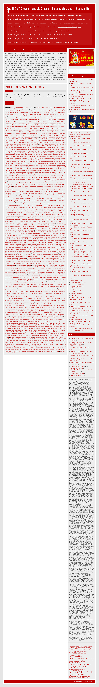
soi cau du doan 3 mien (44, 240)
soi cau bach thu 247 (49, 228)
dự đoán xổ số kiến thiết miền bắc (17, 172)
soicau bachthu (56, 319)
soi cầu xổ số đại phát (14, 298)
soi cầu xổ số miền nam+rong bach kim (52, 304)
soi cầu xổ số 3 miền (49, 297)
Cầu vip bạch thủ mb (27, 132)
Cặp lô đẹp (34, 117)
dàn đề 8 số (10, 137)
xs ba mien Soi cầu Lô (20, 342)
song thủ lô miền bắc (14, 325)
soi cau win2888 (57, 295)
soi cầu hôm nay (41, 249)
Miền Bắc (32, 205)
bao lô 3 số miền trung (42, 114)
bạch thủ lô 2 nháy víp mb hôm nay (82, 184)
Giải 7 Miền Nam (22, 193)
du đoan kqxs (53, 156)
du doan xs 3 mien (35, 184)
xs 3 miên (62, 340)
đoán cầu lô (10, 142)
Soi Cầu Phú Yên (48, 282)
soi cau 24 (63, 214)
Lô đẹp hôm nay (56, 198)
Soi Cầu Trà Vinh (49, 289)
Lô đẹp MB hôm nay (12, 200)
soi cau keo (11, 251)
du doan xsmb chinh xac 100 (35, 188)
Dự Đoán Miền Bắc (22, 161)
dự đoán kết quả (42, 146)
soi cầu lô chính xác (29, 256)
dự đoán (18, 142)
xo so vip (34, 340)
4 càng (7, 109)
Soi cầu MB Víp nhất (59, 15)
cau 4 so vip (11, 119)
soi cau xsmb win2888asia (48, 314)
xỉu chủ (31, 333)
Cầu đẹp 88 (28, 121)
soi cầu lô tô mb (37, 267)
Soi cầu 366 (33, 219)
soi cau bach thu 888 (14, 230)
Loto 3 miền (14, 205)
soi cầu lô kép (28, 263)
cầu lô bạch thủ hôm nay (29, 123)
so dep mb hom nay (28, 212)
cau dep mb (52, 121)
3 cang (38, 107)
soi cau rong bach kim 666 (15, 286)
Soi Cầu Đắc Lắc (50, 237)
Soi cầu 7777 (39, 223)
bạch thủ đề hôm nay (19, 110)
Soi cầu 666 (25, 223)
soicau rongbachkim (21, 321)
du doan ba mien (49, 142)
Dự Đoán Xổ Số (61, 167)
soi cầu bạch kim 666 (16, 228)
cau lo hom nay (28, 124)
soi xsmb (38, 319)
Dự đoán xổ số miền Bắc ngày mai (27, 179)
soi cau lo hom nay (19, 263)
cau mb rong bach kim (40, 128)
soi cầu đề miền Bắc (47, 239)
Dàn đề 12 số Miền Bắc (11, 135)
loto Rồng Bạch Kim (23, 205)
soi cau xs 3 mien (13, 305)
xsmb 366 (42, 344)
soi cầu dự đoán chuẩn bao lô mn (81, 251)
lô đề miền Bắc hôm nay (45, 198)
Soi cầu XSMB (56, 305)
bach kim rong (48, 109)
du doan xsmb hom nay (49, 188)
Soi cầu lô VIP (58, 267)
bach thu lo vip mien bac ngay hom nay (78, 646)
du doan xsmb (49, 186)
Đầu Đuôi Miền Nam (18, 140)
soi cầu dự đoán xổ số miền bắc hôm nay (18, 246)
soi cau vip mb (34, 293)
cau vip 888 (18, 132)
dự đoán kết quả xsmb (25, 156)
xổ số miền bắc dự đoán (51, 337)
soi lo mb (13, 318)
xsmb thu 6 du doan (32, 351)
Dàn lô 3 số (71, 649)
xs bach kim (29, 342)
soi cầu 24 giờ (8, 216)
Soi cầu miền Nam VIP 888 (51, 277)
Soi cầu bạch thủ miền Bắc (54, 230)
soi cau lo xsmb (40, 268)
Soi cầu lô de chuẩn (32, 260)
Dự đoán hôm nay (32, 146)
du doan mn (57, 161)
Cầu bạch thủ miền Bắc (51, 119)
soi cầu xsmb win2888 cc (34, 314)
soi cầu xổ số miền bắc (21, 300)
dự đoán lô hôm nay (31, 160)
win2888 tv (44, 328)
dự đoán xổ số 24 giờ (20, 168)
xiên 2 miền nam (47, 330)
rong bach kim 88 (17, 207)
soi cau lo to (16, 267)
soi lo (11, 316)
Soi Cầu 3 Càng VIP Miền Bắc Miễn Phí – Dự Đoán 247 (24, 35)
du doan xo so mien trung (37, 182)
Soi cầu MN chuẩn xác (29, 19)
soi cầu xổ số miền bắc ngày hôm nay (45, 302)
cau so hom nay (36, 130)
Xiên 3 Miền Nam (10, 332)
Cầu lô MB (36, 124)
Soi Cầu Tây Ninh (52, 288)
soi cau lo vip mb (17, 268)
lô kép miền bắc (45, 200)
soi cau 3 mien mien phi (56, 218)
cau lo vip (46, 126)
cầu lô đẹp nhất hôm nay (16, 124)
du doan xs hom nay (18, 186)
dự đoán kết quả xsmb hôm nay (40, 156)
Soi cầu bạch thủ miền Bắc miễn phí (52, 232)
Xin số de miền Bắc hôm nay (14, 333)
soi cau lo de (39, 258)
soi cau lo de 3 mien (49, 258)
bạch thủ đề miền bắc (45, 110)
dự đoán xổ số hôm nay (46, 170)
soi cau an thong (45, 226)
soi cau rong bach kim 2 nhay (45, 284)
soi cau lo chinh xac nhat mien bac (16, 258)
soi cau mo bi (50, 281)
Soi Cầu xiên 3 (15, 297)
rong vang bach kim (19, 211)
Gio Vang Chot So (83, 23)
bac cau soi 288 (39, 109)
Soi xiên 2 (32, 319)
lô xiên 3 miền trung (13, 203)
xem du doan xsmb (34, 330)
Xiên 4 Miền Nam (34, 332)
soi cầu (24, 214)
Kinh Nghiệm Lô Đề (51, 19)
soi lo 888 (16, 316)
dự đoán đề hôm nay (21, 146)
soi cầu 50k (52, 221)
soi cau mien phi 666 (25, 279)
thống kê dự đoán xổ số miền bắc (55, 325)
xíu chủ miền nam (38, 333)
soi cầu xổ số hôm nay (26, 298)
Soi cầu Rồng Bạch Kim (30, 284)
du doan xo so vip (49, 182)
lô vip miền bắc (32, 202)
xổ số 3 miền (57, 333)
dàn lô (37, 137)
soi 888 (12, 214)
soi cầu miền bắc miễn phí (25, 275)
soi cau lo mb (36, 263)
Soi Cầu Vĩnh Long (43, 291)
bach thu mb (43, 112)
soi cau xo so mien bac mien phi (25, 302)
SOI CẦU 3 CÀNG (50, 27)
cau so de (28, 130)
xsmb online (62, 346)
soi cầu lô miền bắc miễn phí (39, 265)
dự (15, 142)
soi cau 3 (16, 218)
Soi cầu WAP (14, 295)
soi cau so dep (43, 288)
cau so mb (44, 130)
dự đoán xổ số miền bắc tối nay (45, 179)
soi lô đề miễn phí (58, 316)
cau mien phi (10, 130)
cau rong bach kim (20, 130)
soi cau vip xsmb (54, 293)
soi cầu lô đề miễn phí (35, 261)
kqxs (61, 195)
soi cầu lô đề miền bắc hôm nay (20, 261)
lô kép (38, 200)
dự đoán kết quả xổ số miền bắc (51, 149)
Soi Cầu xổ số (39, 297)
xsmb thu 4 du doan (20, 351)
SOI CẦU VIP (52, 291)
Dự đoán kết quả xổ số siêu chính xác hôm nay (45, 154)
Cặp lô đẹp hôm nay (43, 117)
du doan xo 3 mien (40, 167)
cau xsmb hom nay (10, 133)
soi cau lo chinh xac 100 (41, 256)
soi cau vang (33, 291)
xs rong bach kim (47, 342)
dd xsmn (44, 140)
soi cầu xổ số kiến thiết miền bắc (41, 298)
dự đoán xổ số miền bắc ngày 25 (47, 177)
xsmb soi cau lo (58, 347)
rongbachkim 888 (38, 211)
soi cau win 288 (29, 295)
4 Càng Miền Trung (24, 109)
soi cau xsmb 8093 (35, 307)
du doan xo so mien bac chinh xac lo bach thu (30, 175)
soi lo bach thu (23, 316)
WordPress (84, 681)
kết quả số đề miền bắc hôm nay (50, 195)
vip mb (9, 328)
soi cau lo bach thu (46, 254)
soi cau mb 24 (32, 270)
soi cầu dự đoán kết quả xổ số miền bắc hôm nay (25, 242)
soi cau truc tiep (58, 289)
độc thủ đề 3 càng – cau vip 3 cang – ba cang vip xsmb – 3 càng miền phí (48, 10)
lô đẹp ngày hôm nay (24, 200)
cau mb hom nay (19, 128)
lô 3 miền (29, 196)
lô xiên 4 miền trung (45, 203)
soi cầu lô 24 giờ (53, 253)
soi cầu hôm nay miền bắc (54, 249)
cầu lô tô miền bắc (38, 126)
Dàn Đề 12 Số (61, 133)
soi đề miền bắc (60, 314)
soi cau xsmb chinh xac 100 (12, 309)
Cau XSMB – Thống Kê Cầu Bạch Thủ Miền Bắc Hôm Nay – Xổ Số (59, 42)
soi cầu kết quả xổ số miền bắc (29, 251)
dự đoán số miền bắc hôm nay (55, 163)
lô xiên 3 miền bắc (51, 202)
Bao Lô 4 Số (52, 114)
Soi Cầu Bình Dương (30, 233)
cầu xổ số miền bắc (53, 132)
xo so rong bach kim (18, 340)
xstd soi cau (13, 353)
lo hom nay (33, 200)
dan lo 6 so (47, 139)
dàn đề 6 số (50, 135)
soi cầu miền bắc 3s (45, 274)
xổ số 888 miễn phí (17, 335)
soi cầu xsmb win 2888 (46, 312)
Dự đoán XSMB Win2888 (26, 191)
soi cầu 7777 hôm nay (49, 223)
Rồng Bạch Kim (45, 205)
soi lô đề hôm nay (38, 316)
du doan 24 (25, 142)
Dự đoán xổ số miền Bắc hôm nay (52, 175)
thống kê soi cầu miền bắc (12, 326)
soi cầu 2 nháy (55, 214)
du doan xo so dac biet (19, 170)
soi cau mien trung (41, 281)
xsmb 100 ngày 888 (33, 344)
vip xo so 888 (22, 328)
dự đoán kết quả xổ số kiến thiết (18, 149)
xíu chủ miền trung (48, 333)
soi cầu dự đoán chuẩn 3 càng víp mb (82, 186)
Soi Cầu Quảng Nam (58, 282)
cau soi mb (59, 130)
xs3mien (13, 344)
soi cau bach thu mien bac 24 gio (76, 660)
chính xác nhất (25, 133)
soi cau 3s (9, 221)
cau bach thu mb (39, 119)
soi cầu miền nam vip (38, 277)
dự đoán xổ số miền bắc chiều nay (26, 174)
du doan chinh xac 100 (20, 144)
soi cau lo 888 (19, 254)
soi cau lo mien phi (53, 265)
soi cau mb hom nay (20, 272)
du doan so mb (31, 163)
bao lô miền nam (25, 116)
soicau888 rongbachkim (11, 323)
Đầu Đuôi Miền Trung (30, 140)
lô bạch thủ (42, 196)
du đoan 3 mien (32, 142)
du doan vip (24, 167)
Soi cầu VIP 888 (9, 293)
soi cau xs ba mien (24, 305)
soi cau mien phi (15, 279)
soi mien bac (8, 319)
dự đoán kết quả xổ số (29, 147)
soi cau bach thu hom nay (27, 230)
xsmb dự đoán (41, 346)
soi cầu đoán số (13, 240)
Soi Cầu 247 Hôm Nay (26, 216)
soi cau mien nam (26, 277)
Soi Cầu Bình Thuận (53, 233)
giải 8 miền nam (45, 193)
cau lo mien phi (16, 126)
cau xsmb (61, 132)
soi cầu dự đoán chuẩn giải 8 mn (81, 255)
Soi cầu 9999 (26, 226)
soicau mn (13, 321)
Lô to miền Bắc (11, 202)
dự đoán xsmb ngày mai (33, 189)
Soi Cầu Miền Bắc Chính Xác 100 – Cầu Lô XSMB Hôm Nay (44, 39)
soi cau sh (36, 288)
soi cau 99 (19, 226)
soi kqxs (7, 316)
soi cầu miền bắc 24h (33, 274)
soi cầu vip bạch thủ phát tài (21, 293)
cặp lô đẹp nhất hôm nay (55, 117)
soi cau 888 (40, 225)
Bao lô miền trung (36, 116)
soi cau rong (19, 284)
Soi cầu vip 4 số (60, 291)
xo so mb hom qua (39, 337)
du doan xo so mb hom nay (44, 172)
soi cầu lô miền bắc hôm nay (23, 265)
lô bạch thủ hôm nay (51, 196)
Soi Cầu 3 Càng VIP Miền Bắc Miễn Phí (59, 31)
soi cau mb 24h (41, 270)
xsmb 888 (48, 344)
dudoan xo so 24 (12, 193)
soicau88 (51, 321)
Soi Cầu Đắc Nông (60, 237)
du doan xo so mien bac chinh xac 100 (46, 174)
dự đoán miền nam (48, 161)
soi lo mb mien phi (22, 318)
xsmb (26, 344)
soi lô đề (30, 316)
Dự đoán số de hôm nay (19, 163)
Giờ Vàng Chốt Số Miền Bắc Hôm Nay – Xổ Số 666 (22, 42)
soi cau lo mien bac (10, 265)
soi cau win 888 (38, 295)
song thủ (32, 323)
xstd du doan (55, 351)
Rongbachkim (29, 211)
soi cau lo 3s (11, 254)
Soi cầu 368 (40, 219)
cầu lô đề (39, 123)
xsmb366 (46, 351)
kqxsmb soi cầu (22, 196)
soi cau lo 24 (45, 253)
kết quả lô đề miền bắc (35, 195)
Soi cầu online (29, 282)
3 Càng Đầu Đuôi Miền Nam (48, 107)
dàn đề (43, 133)
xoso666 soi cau (54, 340)
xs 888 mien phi (9, 342)
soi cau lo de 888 (9, 260)
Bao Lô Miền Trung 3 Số (47, 116)
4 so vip (32, 109)
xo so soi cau (27, 340)
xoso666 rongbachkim (44, 340)
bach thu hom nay (57, 110)
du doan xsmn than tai (55, 191)
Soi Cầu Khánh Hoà (43, 251)
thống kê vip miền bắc (38, 326)
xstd (50, 351)
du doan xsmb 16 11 (59, 186)
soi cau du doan (32, 240)
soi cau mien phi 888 (48, 279)
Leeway (91, 681)
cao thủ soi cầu (18, 117)
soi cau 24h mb (44, 216)
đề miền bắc (51, 140)
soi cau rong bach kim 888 (30, 286)
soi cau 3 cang (23, 218)
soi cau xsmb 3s (25, 307)
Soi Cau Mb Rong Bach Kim (16, 39)
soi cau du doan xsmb (51, 246)
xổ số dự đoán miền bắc (16, 337)
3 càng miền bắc (60, 107)
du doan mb (62, 160)
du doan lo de (46, 158)
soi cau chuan (52, 235)
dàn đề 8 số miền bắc (20, 137)
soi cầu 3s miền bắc (26, 221)
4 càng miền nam (13, 109)
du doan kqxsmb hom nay (17, 158)
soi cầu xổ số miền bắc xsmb (20, 304)
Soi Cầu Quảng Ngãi (10, 284)
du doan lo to (41, 160)
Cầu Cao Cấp (11, 121)
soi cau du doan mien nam (24, 244)
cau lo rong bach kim (27, 126)
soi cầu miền (14, 274)
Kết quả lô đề (12, 195)
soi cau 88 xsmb (31, 225)
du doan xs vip (41, 186)
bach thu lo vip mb (73, 645)
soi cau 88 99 (23, 225)
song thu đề (38, 323)
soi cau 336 (19, 219)
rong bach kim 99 (38, 207)
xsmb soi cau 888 (49, 347)
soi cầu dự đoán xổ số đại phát (40, 244)
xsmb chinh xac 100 (31, 346)
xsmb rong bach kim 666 (23, 347)
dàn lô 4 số (10, 139)
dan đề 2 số (21, 135)
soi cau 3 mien (45, 218)
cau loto (7, 128)
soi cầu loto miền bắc (15, 270)
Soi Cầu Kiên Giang (55, 251)
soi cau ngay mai (20, 282)
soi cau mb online (43, 272)
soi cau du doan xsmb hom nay (46, 247)
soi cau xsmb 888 (46, 307)
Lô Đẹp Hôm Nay (42, 23)
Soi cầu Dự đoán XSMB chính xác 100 (27, 247)
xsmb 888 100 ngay (57, 344)
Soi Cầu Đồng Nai (23, 240)
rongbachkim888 (48, 211)
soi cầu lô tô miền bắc (48, 267)
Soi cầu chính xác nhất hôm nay (39, 235)
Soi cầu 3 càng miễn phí (34, 218)
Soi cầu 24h (36, 216)
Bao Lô (14, 114)
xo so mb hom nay (28, 337)
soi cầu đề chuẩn (25, 239)
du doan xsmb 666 (21, 188)
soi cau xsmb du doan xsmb (28, 309)
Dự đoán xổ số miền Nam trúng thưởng (18, 182)
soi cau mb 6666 (50, 270)
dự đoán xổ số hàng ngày (33, 170)
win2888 (38, 328)
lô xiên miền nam (56, 203)
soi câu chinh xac (12, 235)
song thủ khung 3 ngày (48, 323)
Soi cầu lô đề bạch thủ (21, 260)
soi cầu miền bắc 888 (57, 274)
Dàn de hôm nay (30, 137)
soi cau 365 (26, 219)
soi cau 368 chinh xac (50, 219)
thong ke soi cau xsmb (25, 326)
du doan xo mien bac (51, 167)
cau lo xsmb (61, 126)
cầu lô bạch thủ (18, 123)
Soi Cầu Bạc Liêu (54, 226)
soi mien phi (15, 319)
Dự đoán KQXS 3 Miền (14, 23)
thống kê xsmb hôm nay (51, 326)
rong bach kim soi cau (40, 209)
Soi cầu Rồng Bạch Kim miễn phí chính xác (77, 669)
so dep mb (19, 212)
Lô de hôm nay (20, 198)
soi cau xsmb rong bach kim (22, 312)
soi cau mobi (58, 281)
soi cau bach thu (38, 228)
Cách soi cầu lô (9, 117)
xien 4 (28, 332)
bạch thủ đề (10, 110)
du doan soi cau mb (18, 165)
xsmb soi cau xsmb (36, 349)
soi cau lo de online (47, 261)
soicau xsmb (38, 321)
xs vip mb (7, 344)
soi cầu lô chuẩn (31, 258)
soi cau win (21, 295)
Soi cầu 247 (16, 216)
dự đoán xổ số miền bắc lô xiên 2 (29, 177)
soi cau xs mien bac (35, 305)
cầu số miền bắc (51, 130)
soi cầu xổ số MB (55, 298)
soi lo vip (58, 318)
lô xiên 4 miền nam (35, 203)
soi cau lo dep (57, 261)
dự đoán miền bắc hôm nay (35, 161)
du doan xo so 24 (9, 168)
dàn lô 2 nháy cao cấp (55, 137)
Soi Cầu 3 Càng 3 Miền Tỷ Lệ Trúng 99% (69, 27)
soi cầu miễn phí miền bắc (29, 281)
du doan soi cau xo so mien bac (47, 165)
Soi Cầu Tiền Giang (39, 289)
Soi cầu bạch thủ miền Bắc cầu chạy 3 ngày (30, 232)
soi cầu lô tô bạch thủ (26, 267)
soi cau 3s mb (16, 221)
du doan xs (8, 184)
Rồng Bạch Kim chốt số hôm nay (52, 207)
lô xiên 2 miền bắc (41, 202)
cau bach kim (23, 119)
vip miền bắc (15, 328)
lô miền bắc (53, 200)
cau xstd (18, 133)
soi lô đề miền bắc (48, 316)
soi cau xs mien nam (46, 305)
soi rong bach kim (24, 319)
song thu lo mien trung (39, 325)
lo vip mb (24, 202)
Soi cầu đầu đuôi (9, 239)
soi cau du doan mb (58, 242)
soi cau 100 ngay (38, 214)
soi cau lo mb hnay (46, 263)
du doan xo (31, 167)
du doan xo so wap (60, 182)
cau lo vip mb (53, 126)
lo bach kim (35, 196)
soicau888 (57, 321)
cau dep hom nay (44, 121)
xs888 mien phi (20, 344)
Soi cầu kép (17, 251)
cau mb (12, 128)
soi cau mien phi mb (15, 281)
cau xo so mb (43, 132)
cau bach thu (31, 119)
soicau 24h (49, 319)
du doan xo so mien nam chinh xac (17, 181)
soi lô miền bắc (32, 318)
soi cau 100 (30, 214)
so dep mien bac (38, 212)
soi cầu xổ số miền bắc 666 (52, 300)
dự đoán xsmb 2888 (10, 188)
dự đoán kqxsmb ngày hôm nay (33, 158)
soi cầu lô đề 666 (60, 258)
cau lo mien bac (54, 124)
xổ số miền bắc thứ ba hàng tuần (20, 339)
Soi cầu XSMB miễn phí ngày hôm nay (26, 311)
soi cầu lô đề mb (55, 260)
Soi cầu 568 (18, 223)
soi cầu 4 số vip (36, 221)
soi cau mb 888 (59, 270)
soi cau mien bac (22, 274)
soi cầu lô (20, 253)
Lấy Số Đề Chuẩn (29, 23)
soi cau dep (56, 239)
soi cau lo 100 (27, 253)
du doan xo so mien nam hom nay (37, 181)
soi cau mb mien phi (32, 272)
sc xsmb (55, 211)
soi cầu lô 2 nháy (36, 253)
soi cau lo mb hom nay (58, 263)
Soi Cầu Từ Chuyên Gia (16, 291)
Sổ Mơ (41, 19)
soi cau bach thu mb (40, 230)
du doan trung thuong (14, 167)
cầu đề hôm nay (20, 121)
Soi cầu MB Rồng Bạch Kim (55, 272)
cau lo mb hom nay (44, 124)
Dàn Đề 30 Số (35, 135)
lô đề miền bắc (34, 198)
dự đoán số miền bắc (41, 163)
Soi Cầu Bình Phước (41, 233)
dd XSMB (39, 140)
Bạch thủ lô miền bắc (34, 112)
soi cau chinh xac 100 (24, 235)
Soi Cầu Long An (49, 268)
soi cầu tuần (26, 291)
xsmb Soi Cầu (39, 347)
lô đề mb (27, 198)
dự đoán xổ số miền (57, 172)
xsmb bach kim (21, 346)
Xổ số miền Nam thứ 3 (36, 339)
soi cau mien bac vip (15, 277)
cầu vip (12, 132)
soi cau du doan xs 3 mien (37, 246)
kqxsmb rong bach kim (11, 196)
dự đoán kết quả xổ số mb (35, 149)
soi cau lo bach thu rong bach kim (14, 256)
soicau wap (31, 321)
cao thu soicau (27, 117)
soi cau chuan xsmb (12, 237)
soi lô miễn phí (40, 318)
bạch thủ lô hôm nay (13, 112)
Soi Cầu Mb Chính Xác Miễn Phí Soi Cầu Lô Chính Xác (58, 35)
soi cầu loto (58, 268)
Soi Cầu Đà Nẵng (31, 237)
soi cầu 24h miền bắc (54, 216)
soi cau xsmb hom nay (42, 309)
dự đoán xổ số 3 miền (33, 168)
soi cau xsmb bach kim (58, 307)
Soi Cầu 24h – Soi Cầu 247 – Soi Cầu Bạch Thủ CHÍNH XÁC (25, 27)
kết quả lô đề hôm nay (23, 195)
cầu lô (57, 121)
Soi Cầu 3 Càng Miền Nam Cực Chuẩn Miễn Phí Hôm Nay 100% (26, 31)
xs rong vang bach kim (58, 342)
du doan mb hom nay (10, 161)
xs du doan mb (37, 342)
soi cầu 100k (47, 214)
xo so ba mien (49, 335)
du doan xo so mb (31, 172)
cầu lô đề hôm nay (47, 123)
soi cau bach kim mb (28, 228)
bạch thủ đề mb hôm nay (32, 110)
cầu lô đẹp (56, 123)
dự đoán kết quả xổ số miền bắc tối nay (43, 153)
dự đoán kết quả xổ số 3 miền (43, 147)
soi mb (63, 318)
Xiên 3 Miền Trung (21, 332)
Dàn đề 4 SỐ (43, 135)
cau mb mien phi (28, 128)
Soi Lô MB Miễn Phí (69, 23)
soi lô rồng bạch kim (50, 318)
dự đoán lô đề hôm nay (56, 158)
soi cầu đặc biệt (41, 237)
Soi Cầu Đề (17, 239)
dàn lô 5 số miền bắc (37, 139)
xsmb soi (33, 347)
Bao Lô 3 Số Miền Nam (29, 114)
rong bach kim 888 (28, 207)
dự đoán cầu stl (72, 651)
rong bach (38, 205)
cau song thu (88, 647)
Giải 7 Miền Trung (32, 193)
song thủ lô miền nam (27, 325)
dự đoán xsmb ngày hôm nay (18, 189)
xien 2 (41, 330)
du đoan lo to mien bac (52, 160)
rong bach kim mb (28, 209)
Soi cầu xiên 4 (23, 297)
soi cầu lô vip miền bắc (29, 268)
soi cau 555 (59, 221)
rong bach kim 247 (55, 205)
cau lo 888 (11, 123)
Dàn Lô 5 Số (28, 139)
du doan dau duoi (44, 144)
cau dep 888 (35, 121)
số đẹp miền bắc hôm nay (50, 212)
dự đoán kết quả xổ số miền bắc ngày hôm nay (19, 153)
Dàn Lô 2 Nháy (44, 137)
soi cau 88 (16, 225)
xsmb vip (40, 351)
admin (15, 91)
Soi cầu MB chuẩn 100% (75, 15)
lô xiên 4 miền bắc (24, 203)
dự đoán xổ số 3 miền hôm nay (47, 168)
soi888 (43, 319)
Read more (9, 103)
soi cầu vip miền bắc (43, 293)
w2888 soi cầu (31, 328)
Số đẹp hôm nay (11, 212)
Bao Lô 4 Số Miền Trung (14, 116)
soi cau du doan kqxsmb (45, 242)
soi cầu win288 (48, 295)
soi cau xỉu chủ (31, 297)
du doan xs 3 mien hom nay (48, 184)
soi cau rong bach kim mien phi (46, 286)
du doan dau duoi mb (55, 144)
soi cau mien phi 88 (37, 279)
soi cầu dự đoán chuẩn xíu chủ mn (81, 253)
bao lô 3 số (20, 114)
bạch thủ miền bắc (53, 112)
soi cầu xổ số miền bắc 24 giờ (36, 300)
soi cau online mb (38, 282)
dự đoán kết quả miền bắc (54, 146)
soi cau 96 (13, 226)
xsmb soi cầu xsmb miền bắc (49, 349)
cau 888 (17, 119)
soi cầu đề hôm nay (36, 239)
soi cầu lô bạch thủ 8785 (58, 254)
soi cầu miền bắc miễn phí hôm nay (41, 275)
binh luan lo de (59, 116)
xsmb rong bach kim (10, 347)
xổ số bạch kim (57, 335)
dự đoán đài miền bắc (32, 144)
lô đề (14, 198)
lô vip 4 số (18, 202)
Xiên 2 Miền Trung (58, 330)
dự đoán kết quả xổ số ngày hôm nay (22, 154)
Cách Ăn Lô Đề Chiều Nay (67, 19)
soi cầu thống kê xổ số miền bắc (16, 289)
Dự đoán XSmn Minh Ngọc (41, 191)
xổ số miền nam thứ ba (48, 339)
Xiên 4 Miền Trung (45, 332)
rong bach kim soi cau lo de (54, 209)
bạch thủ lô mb (24, 112)
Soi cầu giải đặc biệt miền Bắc (19, 249)
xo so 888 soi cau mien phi (30, 335)
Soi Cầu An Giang (35, 226)
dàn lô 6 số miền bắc (56, 139)
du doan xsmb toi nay (13, 191)
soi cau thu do (29, 289)
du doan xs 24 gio (25, 184)
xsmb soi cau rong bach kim (22, 349)
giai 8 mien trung (55, 193)
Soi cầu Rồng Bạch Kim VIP (25, 288)
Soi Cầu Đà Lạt (23, 237)
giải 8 (39, 193)
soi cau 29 (10, 218)
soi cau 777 (32, 223)
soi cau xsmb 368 (15, 307)
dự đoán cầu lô (9, 144)
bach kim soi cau (57, 109)
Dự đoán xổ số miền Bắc (77, 653)
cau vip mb (36, 132)
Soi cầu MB (25, 270)
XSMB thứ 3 (11, 351)
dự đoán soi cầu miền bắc (31, 165)
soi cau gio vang (32, 249)
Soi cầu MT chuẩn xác (14, 19)
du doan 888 (41, 142)
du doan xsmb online (46, 189)
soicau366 (45, 321)
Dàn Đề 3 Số (28, 135)
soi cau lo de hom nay (44, 260)
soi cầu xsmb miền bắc (55, 309)
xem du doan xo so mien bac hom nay (17, 330)
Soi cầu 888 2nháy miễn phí (51, 225)
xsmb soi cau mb (9, 349)
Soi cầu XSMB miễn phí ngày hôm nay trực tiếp (49, 311)
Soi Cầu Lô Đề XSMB (55, 23)
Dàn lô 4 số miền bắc (19, 139)
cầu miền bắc (50, 128)
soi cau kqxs (14, 253)
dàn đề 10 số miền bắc (51, 133)
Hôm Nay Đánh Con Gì (83, 19)
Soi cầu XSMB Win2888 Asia (18, 314)
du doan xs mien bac (30, 186)
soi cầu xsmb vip (34, 312)
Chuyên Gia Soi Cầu (35, 133)
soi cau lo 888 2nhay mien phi (32, 254)
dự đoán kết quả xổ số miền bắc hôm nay (33, 151)
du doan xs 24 (15, 184)
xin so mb (25, 333)
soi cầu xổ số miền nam (34, 304)
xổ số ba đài (41, 335)
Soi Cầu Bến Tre (20, 233)
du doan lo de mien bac (19, 160)
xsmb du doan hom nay (51, 346)
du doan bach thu (59, 142)
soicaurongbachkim (24, 323)
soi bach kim (18, 214)
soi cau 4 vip (44, 221)
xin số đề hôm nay (55, 332)
